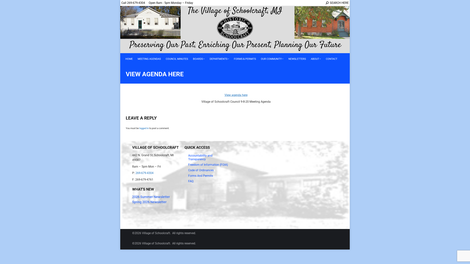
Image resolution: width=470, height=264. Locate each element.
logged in (144, 128)
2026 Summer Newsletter (151, 197)
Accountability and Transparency (200, 157)
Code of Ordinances (201, 170)
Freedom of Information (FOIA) (208, 164)
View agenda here (236, 95)
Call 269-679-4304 (133, 3)
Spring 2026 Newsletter (149, 202)
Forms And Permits (200, 175)
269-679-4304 (144, 173)
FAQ (191, 181)
